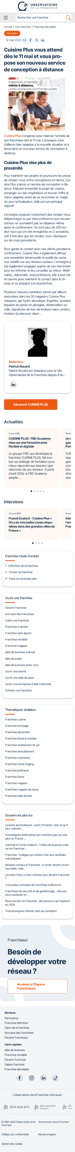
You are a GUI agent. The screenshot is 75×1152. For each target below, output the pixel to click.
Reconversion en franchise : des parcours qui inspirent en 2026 (37, 902)
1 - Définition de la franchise (21, 565)
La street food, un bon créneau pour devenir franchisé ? (37, 876)
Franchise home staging (19, 764)
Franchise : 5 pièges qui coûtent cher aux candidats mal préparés (35, 856)
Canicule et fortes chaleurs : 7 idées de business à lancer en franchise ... (37, 846)
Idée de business (15, 1050)
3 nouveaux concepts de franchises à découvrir (33, 884)
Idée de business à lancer (20, 652)
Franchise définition (16, 1022)
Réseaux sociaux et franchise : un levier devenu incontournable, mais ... (37, 866)
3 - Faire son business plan (21, 578)
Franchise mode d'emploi (22, 556)
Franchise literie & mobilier (21, 738)
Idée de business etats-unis (21, 665)
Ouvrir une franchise (18, 598)
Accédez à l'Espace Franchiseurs (31, 986)
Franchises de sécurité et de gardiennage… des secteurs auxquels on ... (36, 892)
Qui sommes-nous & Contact (53, 1121)
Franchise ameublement (19, 751)
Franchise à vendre (16, 626)
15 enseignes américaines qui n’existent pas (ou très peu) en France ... (36, 836)
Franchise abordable (17, 1069)
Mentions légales (47, 1134)
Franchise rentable (16, 639)
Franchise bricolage (16, 725)
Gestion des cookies (12, 1143)
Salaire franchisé (14, 1064)
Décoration (12, 33)
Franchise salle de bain (18, 795)
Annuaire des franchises (19, 614)
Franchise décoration (45, 26)
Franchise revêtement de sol (22, 745)
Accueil (8, 26)
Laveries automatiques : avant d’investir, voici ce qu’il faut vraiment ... (36, 826)
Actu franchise (23, 26)
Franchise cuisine (15, 719)
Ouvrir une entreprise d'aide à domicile (28, 684)
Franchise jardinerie (17, 770)
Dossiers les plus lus (18, 815)
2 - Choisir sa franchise (18, 572)
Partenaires (11, 1018)
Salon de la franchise (17, 1027)
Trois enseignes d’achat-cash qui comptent (31, 911)
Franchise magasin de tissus (22, 789)
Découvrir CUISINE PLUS (30, 404)
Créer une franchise (17, 620)
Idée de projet (13, 658)
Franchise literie (14, 776)
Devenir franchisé (15, 607)
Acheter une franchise (18, 690)
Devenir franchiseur (16, 1037)
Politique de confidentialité (15, 1134)
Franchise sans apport (18, 633)
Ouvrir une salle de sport (19, 677)
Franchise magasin (16, 645)
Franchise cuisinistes (17, 757)
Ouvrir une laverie (15, 671)
